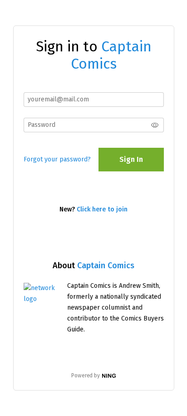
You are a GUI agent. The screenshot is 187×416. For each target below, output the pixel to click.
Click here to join (102, 209)
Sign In (131, 159)
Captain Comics (105, 266)
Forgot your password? (57, 159)
